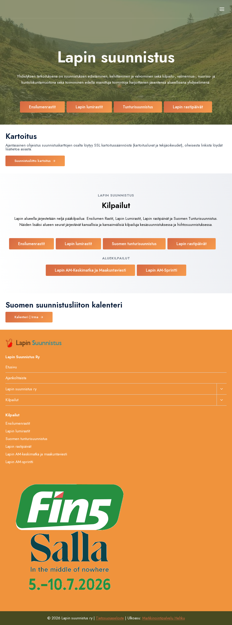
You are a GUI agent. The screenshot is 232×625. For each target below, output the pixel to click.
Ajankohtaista (15, 378)
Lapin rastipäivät (18, 446)
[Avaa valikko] (222, 9)
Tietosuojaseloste (110, 618)
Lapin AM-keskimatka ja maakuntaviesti (36, 454)
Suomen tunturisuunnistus (26, 438)
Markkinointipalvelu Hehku (163, 618)
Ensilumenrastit (17, 423)
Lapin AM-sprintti (19, 461)
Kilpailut (11, 399)
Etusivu (11, 367)
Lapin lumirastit (17, 431)
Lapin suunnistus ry (20, 389)
